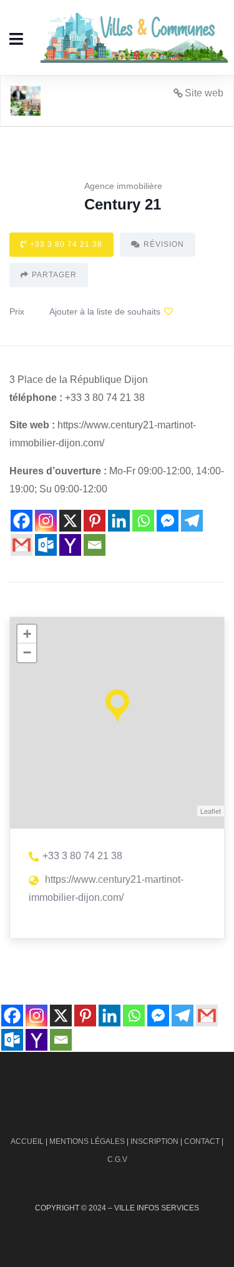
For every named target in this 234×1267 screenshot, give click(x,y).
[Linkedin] (119, 521)
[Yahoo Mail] (70, 545)
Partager (54, 274)
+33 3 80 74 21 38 (66, 244)
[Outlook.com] (46, 545)
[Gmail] (21, 545)
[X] (70, 521)
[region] (117, 1153)
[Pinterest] (94, 521)
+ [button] (27, 634)
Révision (164, 244)
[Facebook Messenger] (167, 521)
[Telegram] (192, 521)
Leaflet (210, 811)
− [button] (27, 652)
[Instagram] (46, 521)
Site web (204, 93)
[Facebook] (21, 521)
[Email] (94, 545)
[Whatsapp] (143, 521)
